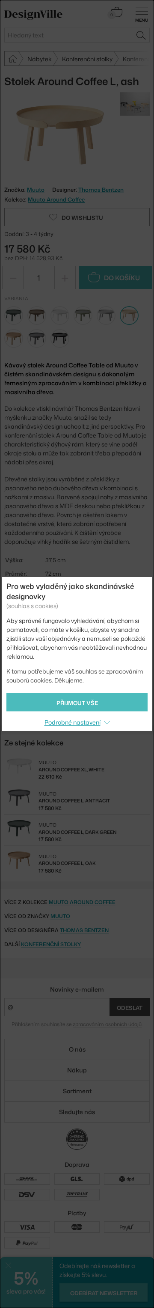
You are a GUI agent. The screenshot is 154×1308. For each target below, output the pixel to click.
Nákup (77, 1070)
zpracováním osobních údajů (107, 1024)
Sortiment (77, 1091)
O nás (77, 1049)
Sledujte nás (77, 1112)
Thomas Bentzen (101, 189)
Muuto (60, 916)
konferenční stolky (51, 944)
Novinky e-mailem (77, 989)
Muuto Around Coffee (56, 199)
